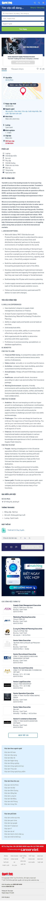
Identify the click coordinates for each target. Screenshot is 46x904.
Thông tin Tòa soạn (7, 891)
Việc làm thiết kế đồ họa (12, 837)
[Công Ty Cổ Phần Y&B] (7, 632)
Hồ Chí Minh (9, 80)
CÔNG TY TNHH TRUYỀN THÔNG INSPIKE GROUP (26, 697)
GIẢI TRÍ (23, 864)
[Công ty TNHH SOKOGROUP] (7, 685)
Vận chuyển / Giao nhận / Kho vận (16, 111)
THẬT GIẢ (40, 862)
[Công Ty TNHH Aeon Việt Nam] (7, 609)
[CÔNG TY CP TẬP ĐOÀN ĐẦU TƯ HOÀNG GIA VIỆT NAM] (7, 671)
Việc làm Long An (10, 796)
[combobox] (23, 13)
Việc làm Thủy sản (10, 769)
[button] (39, 3)
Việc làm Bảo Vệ (9, 758)
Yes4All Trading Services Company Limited (23, 59)
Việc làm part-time (10, 820)
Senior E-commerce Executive (24, 719)
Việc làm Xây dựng (10, 755)
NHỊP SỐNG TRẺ (23, 857)
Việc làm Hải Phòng (11, 801)
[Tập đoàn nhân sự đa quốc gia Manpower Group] (7, 644)
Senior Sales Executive (22, 640)
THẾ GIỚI (5, 862)
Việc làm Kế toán (10, 752)
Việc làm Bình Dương (11, 790)
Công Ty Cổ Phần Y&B (20, 631)
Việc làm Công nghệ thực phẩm (14, 771)
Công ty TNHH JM (19, 619)
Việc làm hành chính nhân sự (14, 834)
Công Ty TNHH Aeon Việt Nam (23, 607)
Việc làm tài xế (9, 831)
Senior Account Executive (23, 668)
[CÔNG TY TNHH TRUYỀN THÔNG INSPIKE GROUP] (7, 697)
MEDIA (6, 856)
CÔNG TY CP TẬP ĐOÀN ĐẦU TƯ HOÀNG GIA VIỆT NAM (27, 671)
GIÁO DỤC (40, 856)
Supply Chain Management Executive (27, 605)
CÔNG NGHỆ (14, 859)
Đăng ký (33, 8)
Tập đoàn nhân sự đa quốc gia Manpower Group (26, 644)
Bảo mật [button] (16, 709)
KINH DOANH (14, 856)
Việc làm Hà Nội (9, 788)
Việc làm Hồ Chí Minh (11, 785)
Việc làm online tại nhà (12, 818)
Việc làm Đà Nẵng (10, 799)
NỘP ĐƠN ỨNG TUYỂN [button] (23, 62)
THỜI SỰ (6, 859)
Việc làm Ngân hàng (11, 760)
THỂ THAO (32, 856)
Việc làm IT (8, 828)
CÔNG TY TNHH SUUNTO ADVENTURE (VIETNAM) (25, 722)
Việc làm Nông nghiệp (11, 763)
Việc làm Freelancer (11, 826)
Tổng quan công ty (17, 69)
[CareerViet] (29, 849)
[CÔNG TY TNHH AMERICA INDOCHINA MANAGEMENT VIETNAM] (7, 658)
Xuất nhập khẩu (33, 111)
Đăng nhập (40, 8)
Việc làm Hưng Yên (10, 804)
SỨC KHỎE (31, 862)
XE (14, 862)
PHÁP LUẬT (5, 865)
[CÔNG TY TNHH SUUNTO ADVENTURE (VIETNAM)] (7, 722)
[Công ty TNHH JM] (7, 621)
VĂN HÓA (23, 861)
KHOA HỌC (31, 859)
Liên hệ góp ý (6, 897)
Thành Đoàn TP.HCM (8, 893)
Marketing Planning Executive (24, 617)
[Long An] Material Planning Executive (27, 629)
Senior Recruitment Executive (24, 654)
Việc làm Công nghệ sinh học (14, 766)
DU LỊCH (14, 865)
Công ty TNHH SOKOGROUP (22, 684)
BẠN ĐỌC (40, 859)
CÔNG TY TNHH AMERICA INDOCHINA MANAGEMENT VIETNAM (25, 657)
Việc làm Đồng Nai (10, 793)
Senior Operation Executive (23, 693)
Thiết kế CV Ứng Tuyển (15, 530)
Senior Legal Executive (22, 681)
